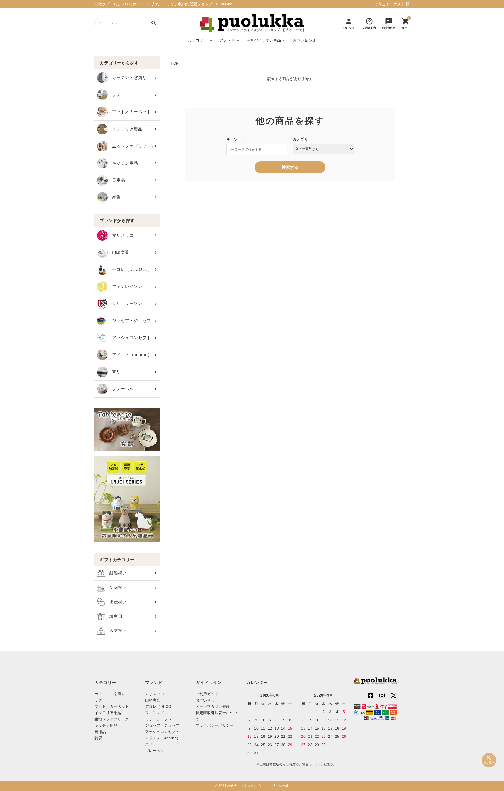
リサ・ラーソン (125, 303)
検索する (290, 167)
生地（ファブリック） (131, 146)
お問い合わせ (304, 40)
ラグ (114, 94)
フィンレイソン (125, 286)
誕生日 (113, 616)
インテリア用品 (125, 129)
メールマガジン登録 (213, 706)
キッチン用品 (123, 163)
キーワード (235, 139)
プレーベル (121, 389)
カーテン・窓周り (127, 77)
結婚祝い (116, 573)
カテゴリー (197, 40)
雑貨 (114, 197)
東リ (114, 372)
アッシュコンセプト (129, 337)
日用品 (116, 180)
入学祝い (116, 630)
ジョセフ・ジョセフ (129, 320)
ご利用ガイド (207, 694)
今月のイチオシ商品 (264, 40)
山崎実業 (118, 252)
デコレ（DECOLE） (130, 269)
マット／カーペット (129, 111)
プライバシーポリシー (215, 725)
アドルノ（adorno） (130, 354)
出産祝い (116, 602)
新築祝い (116, 587)
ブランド (227, 40)
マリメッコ (121, 235)
